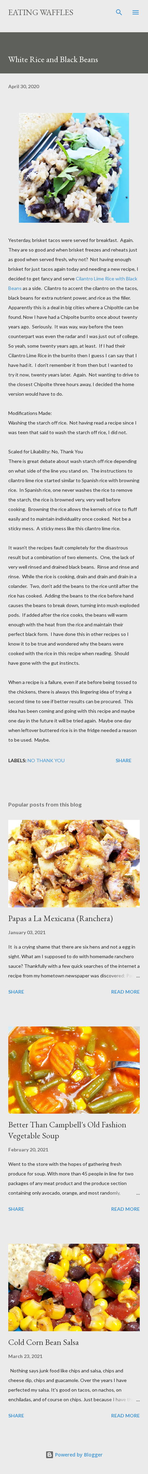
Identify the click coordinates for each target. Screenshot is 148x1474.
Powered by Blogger (78, 1454)
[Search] (119, 12)
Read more (125, 992)
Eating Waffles (40, 12)
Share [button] (123, 760)
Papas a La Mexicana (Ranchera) (60, 918)
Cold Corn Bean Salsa (43, 1342)
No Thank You (46, 760)
